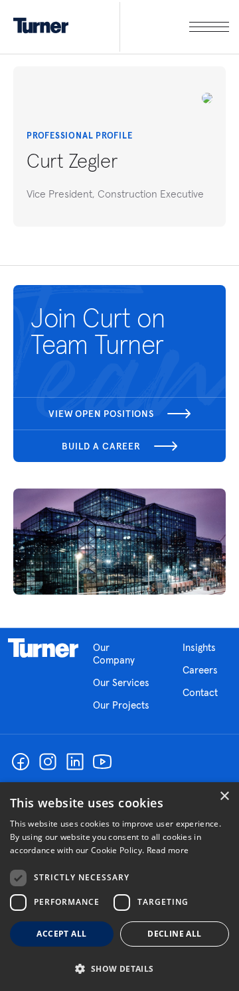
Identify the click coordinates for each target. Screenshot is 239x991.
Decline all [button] (174, 933)
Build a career (101, 446)
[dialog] (119, 886)
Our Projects (121, 705)
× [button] (224, 796)
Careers (200, 670)
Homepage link (43, 648)
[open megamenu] (174, 27)
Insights (199, 647)
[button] (119, 968)
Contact (200, 692)
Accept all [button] (61, 933)
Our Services (121, 682)
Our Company (114, 653)
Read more (168, 850)
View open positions (101, 414)
